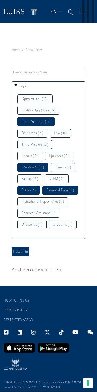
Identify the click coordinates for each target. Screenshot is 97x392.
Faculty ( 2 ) (29, 179)
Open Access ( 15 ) (34, 99)
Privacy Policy (15, 310)
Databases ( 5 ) (32, 133)
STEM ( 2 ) (56, 179)
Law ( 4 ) (60, 133)
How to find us (16, 300)
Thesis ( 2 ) (63, 168)
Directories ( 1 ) (31, 225)
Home (16, 50)
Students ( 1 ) (62, 225)
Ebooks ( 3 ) (29, 156)
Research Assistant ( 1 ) (38, 213)
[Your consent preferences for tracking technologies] (88, 383)
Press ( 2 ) (28, 190)
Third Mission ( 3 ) (34, 145)
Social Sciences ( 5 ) (35, 122)
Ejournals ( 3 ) (59, 156)
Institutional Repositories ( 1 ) (42, 202)
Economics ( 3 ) (32, 168)
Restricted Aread (18, 320)
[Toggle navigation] (82, 11)
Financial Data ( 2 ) (60, 190)
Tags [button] (22, 86)
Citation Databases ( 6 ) (38, 110)
